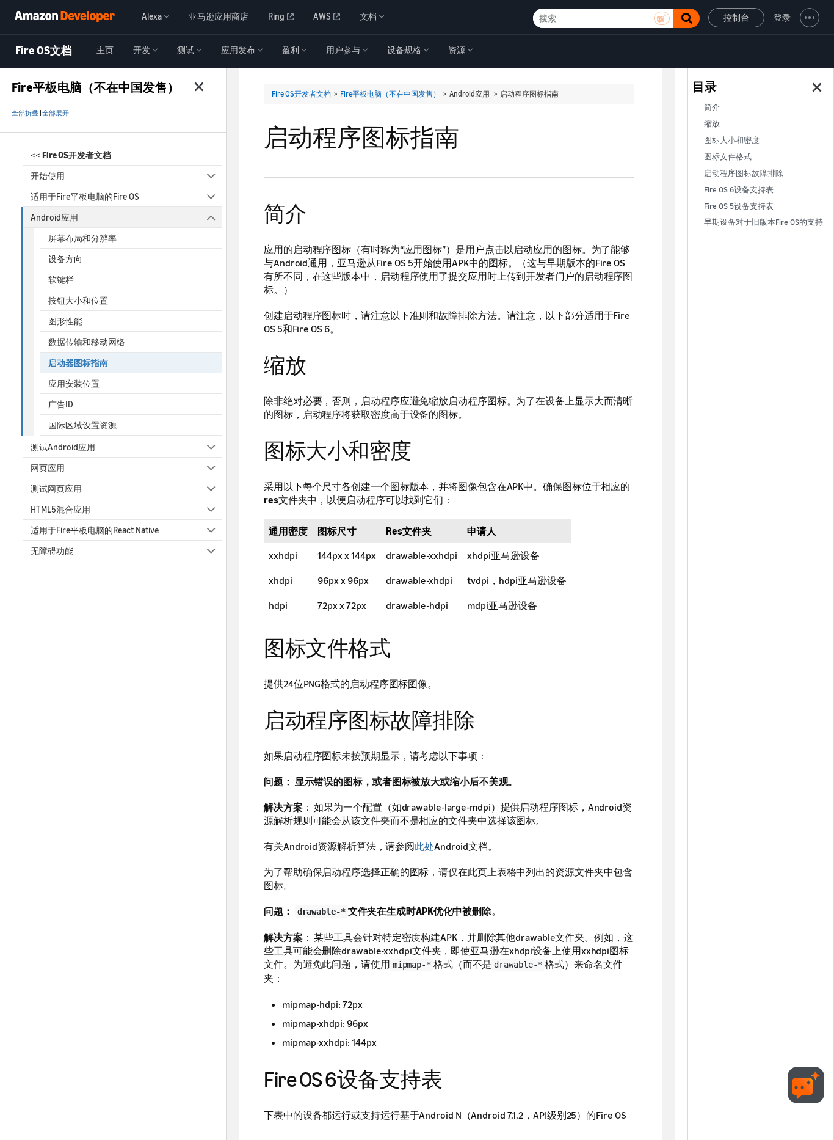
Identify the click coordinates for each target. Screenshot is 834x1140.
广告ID (60, 404)
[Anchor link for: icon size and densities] (422, 448)
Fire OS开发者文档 (301, 93)
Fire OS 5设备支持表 (739, 206)
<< (71, 155)
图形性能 (65, 321)
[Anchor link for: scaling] (316, 363)
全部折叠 (25, 113)
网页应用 (48, 467)
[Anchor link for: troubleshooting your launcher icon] (485, 718)
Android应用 (54, 217)
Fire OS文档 (43, 51)
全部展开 (55, 113)
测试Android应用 (63, 447)
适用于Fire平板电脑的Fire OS (85, 196)
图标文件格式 (728, 156)
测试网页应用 (56, 488)
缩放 (712, 123)
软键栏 (61, 279)
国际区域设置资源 (82, 425)
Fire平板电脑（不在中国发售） (390, 93)
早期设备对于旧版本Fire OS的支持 (763, 222)
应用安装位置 (74, 383)
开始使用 (48, 175)
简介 (712, 107)
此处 (424, 846)
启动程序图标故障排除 (743, 173)
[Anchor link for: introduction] (316, 211)
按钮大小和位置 (78, 300)
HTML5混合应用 (60, 509)
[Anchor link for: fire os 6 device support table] (452, 1077)
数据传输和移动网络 (86, 342)
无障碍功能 (52, 551)
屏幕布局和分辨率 (82, 238)
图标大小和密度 (732, 140)
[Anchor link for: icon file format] (401, 646)
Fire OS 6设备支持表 (739, 189)
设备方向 (65, 259)
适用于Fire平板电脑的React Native (95, 530)
